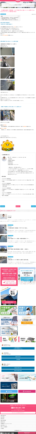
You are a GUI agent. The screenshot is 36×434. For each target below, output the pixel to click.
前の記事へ (2, 206)
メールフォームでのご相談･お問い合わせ (27, 432)
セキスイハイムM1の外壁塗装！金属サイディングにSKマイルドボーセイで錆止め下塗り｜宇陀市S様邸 (18, 181)
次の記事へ (33, 206)
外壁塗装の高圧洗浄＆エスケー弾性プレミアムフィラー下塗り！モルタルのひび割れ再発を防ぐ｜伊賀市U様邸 (18, 185)
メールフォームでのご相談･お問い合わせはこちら (18, 412)
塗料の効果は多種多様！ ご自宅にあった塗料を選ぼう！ (10, 17)
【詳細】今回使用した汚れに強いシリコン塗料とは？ (10, 19)
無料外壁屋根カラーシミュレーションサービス (18, 348)
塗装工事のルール (4, 425)
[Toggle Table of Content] (18, 16)
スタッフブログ (8, 183)
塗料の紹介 (2, 418)
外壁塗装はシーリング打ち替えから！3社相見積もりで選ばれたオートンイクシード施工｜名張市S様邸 (18, 190)
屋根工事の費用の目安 (18, 370)
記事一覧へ (18, 206)
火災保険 (2, 428)
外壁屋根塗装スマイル (18, 1)
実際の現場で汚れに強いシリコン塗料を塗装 (9, 18)
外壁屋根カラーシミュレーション (6, 423)
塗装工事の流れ (18, 356)
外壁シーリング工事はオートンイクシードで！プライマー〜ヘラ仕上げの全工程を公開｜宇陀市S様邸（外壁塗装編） (18, 195)
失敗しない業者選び (4, 426)
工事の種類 (18, 359)
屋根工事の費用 (3, 420)
